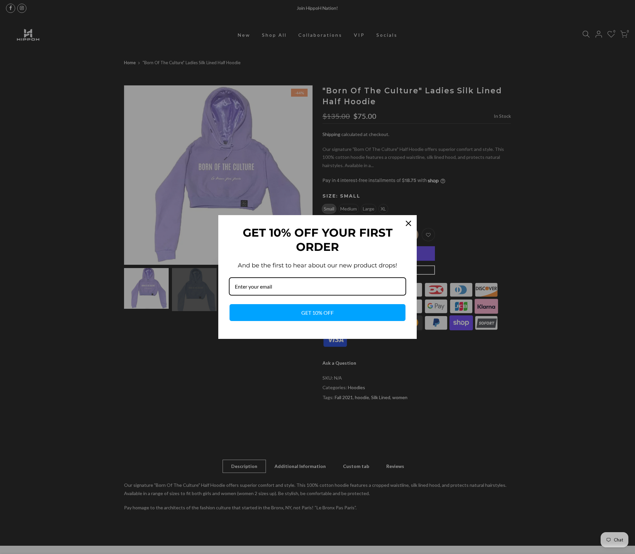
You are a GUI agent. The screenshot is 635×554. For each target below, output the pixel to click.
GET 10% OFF (317, 312)
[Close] (408, 223)
